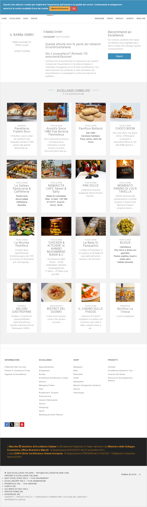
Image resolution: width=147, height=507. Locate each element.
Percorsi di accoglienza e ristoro (120, 379)
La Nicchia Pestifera (21, 244)
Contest (111, 367)
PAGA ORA (141, 18)
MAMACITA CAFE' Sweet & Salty (56, 188)
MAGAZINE (99, 18)
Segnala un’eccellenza (15, 374)
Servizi (77, 389)
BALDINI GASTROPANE (21, 310)
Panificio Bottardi (91, 128)
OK (74, 8)
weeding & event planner (51, 415)
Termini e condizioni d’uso (17, 370)
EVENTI (110, 18)
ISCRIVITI (130, 18)
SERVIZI (34, 18)
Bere (76, 370)
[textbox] (91, 137)
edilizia (42, 382)
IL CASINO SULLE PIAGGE (91, 310)
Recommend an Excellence (119, 33)
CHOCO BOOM (125, 128)
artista (42, 374)
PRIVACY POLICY (25, 497)
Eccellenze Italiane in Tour (120, 370)
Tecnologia (79, 393)
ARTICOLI (119, 18)
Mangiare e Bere (47, 385)
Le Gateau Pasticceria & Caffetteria (22, 188)
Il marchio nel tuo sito (15, 367)
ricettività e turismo (49, 393)
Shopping (43, 407)
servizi (42, 404)
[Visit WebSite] (21, 54)
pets (41, 389)
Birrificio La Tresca (125, 310)
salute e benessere (48, 400)
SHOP (25, 18)
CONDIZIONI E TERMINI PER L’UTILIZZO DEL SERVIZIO (60, 497)
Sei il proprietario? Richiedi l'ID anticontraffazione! (67, 55)
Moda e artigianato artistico (87, 385)
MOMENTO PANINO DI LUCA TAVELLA (125, 188)
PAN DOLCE (91, 185)
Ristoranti (78, 374)
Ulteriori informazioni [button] (59, 8)
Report (119, 56)
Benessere (79, 382)
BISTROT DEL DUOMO (56, 310)
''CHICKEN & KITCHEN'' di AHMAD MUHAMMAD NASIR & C (56, 248)
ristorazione (45, 396)
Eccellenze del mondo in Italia (53, 378)
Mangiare (78, 367)
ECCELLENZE (15, 18)
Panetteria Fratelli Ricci (21, 130)
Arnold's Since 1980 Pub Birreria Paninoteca (56, 131)
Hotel (76, 378)
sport (41, 411)
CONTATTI (9, 497)
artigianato (44, 370)
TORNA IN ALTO (129, 475)
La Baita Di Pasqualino (90, 244)
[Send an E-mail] (19, 54)
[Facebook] (24, 54)
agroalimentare (46, 367)
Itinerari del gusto (116, 374)
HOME (4, 18)
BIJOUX (125, 242)
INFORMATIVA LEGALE (15, 500)
